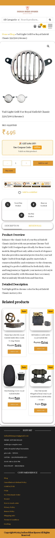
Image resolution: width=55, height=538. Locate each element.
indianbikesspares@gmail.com (16, 436)
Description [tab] (12, 225)
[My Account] (35, 26)
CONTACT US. (9, 486)
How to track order (11, 503)
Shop (12, 34)
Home (5, 34)
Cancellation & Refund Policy (15, 482)
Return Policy (9, 511)
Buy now (9, 171)
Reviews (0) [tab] (35, 225)
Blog (6, 478)
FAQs (6, 491)
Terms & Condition (11, 520)
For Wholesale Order (12, 495)
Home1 (7, 499)
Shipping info (9, 516)
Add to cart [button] (14, 352)
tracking (7, 524)
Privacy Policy (9, 507)
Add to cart (43, 163)
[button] (48, 46)
